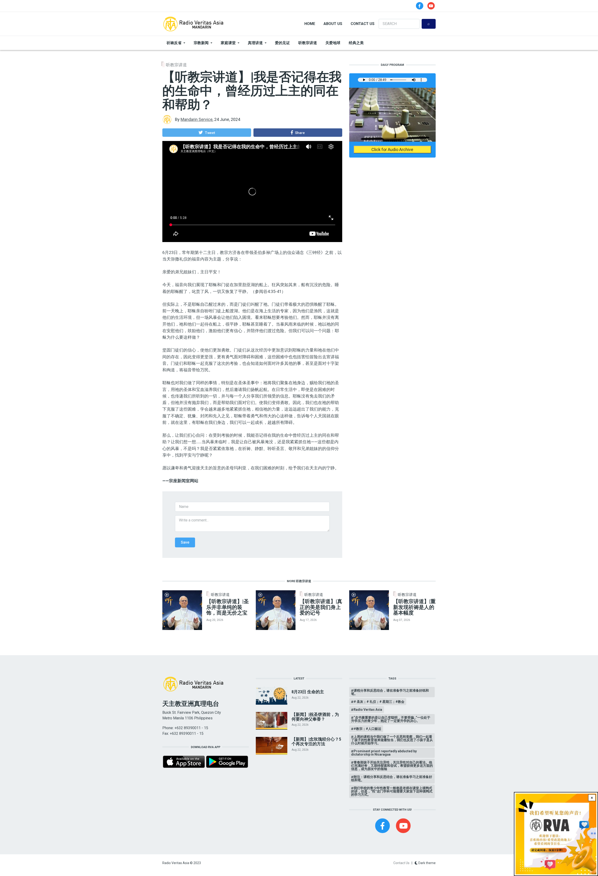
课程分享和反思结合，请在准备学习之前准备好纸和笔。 (390, 692)
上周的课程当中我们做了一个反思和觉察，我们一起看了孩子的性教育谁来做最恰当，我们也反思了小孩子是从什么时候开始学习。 (392, 740)
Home (309, 23)
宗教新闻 (201, 43)
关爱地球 (332, 43)
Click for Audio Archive (392, 149)
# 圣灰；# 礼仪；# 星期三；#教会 (379, 702)
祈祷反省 (174, 43)
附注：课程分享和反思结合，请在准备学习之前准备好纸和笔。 (391, 778)
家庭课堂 (228, 43)
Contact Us (362, 23)
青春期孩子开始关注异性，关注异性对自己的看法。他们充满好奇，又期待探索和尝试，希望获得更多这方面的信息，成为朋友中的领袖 (392, 765)
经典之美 (356, 43)
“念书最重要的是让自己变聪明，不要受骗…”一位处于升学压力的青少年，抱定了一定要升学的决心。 (390, 719)
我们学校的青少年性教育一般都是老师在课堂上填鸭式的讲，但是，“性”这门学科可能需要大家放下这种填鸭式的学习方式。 (391, 791)
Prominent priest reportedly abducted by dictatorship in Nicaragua (384, 752)
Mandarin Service (197, 119)
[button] (206, 132)
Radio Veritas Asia (368, 709)
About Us (333, 23)
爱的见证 (282, 43)
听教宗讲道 (307, 43)
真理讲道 (255, 43)
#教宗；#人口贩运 (367, 729)
